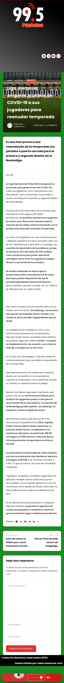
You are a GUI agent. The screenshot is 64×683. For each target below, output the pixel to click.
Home (9, 80)
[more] (38, 521)
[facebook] (17, 522)
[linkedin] (34, 522)
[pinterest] (25, 522)
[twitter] (21, 522)
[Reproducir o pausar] (19, 674)
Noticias (19, 80)
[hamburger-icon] (59, 40)
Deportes (31, 80)
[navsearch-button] (5, 67)
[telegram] (30, 522)
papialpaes (18, 124)
